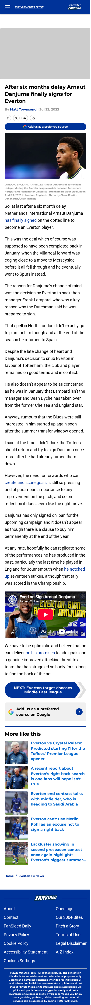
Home (9, 876)
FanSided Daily (17, 926)
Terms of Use (68, 934)
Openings (64, 908)
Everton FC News (31, 876)
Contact (11, 917)
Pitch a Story (67, 926)
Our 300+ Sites (69, 917)
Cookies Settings (19, 960)
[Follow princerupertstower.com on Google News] (79, 711)
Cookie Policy (16, 943)
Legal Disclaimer (71, 943)
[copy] (33, 118)
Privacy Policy (16, 934)
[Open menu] (7, 7)
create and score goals (26, 482)
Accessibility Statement (26, 952)
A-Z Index (65, 952)
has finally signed (21, 220)
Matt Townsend (23, 109)
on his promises (40, 652)
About (9, 908)
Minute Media (27, 972)
